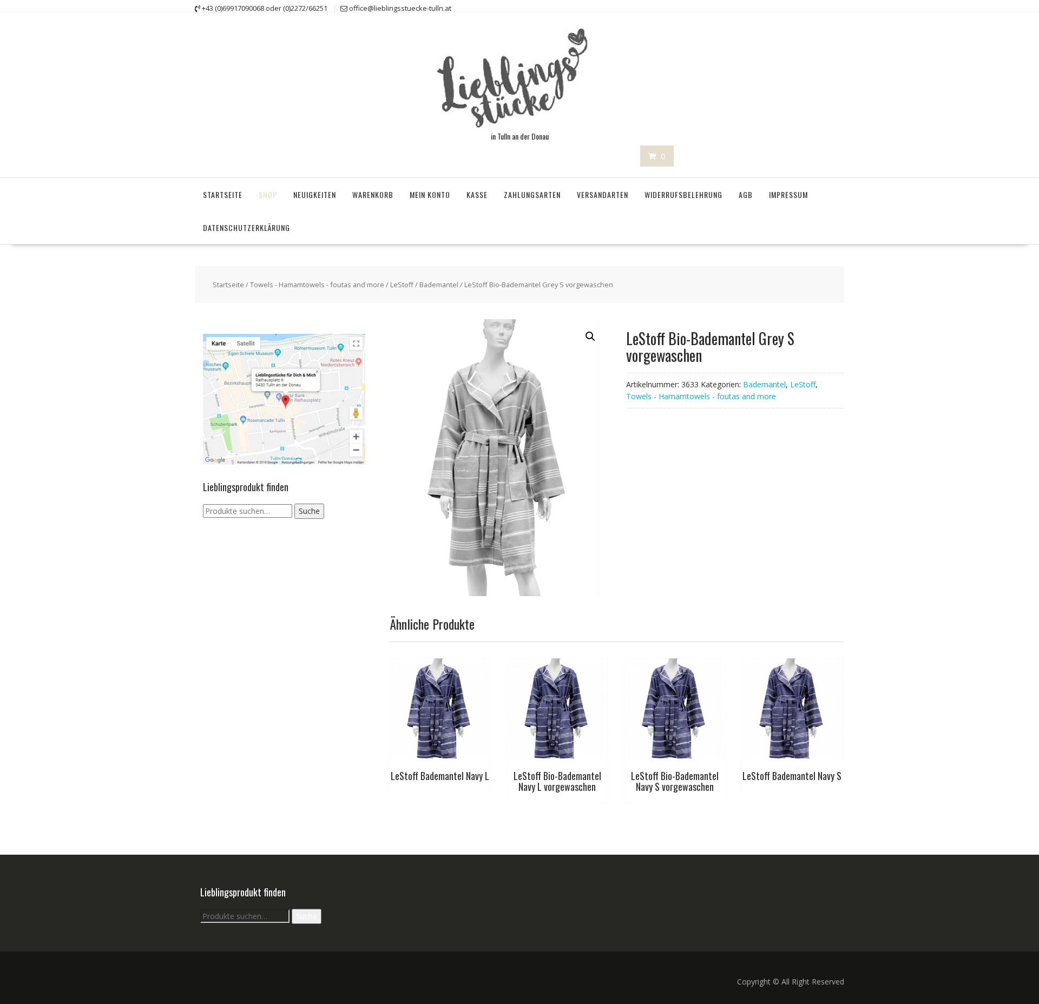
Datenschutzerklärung (246, 227)
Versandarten (602, 194)
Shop (268, 194)
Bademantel (438, 284)
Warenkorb (372, 194)
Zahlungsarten (532, 194)
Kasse (477, 194)
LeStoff (401, 284)
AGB (746, 194)
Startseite (222, 194)
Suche (309, 511)
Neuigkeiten (314, 194)
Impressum (788, 194)
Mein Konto (430, 194)
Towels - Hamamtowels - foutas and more (317, 284)
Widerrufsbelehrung (683, 194)
